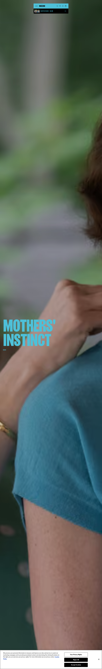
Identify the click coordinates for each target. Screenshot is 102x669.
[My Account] (63, 6)
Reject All (76, 660)
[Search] (57, 6)
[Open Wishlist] (60, 6)
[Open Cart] (65, 6)
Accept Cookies (76, 665)
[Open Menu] (36, 6)
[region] (51, 659)
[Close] (99, 659)
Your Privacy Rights (76, 654)
